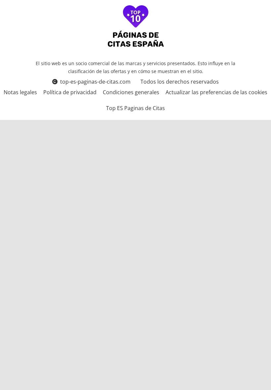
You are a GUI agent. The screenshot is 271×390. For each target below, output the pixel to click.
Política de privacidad (70, 92)
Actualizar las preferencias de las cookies (216, 92)
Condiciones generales (131, 92)
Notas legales (20, 92)
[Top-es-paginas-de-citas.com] (135, 27)
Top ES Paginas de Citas (135, 108)
